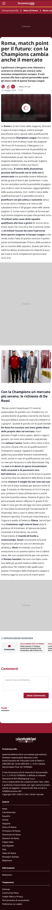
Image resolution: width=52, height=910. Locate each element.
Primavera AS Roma (11, 831)
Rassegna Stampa (10, 856)
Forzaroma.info (10, 10)
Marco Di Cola (24, 86)
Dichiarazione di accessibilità (15, 900)
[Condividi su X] (13, 87)
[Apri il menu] (4, 3)
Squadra (6, 816)
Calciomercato (8, 812)
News (4, 808)
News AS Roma (30, 10)
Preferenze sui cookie (12, 904)
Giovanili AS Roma (10, 838)
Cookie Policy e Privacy (12, 896)
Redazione (7, 860)
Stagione (6, 823)
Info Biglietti (8, 845)
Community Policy (10, 892)
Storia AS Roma (9, 827)
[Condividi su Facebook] (8, 87)
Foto (4, 849)
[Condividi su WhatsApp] (3, 87)
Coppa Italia (7, 842)
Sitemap (6, 889)
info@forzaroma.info (11, 791)
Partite (5, 819)
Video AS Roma (9, 853)
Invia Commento (36, 695)
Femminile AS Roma (11, 834)
